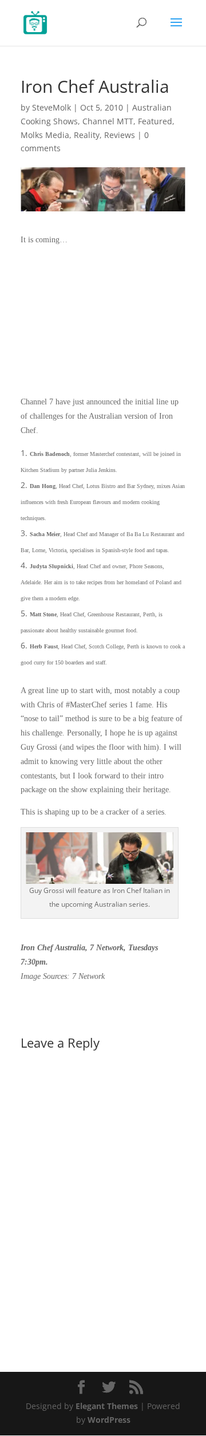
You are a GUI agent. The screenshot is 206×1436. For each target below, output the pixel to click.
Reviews (119, 134)
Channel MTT (107, 121)
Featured (155, 121)
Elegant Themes (107, 1405)
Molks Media (45, 134)
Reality (87, 134)
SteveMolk (51, 107)
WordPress (109, 1419)
